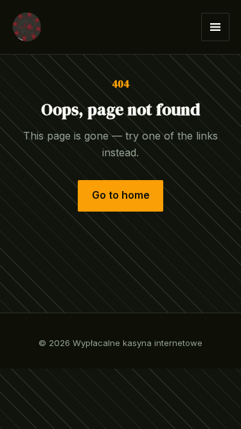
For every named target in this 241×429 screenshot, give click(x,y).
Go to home (121, 194)
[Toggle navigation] (215, 27)
